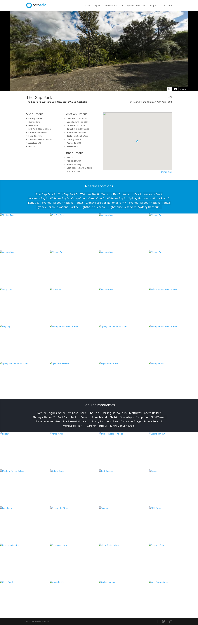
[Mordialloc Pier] (74, 582)
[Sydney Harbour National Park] (74, 326)
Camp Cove (78, 198)
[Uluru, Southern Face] (124, 545)
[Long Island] (25, 508)
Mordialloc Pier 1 (73, 426)
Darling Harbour (96, 426)
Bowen (85, 417)
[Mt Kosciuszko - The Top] (124, 434)
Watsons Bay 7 (132, 194)
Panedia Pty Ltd (41, 621)
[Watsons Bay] (124, 215)
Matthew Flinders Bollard (145, 413)
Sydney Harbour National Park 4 (106, 202)
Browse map (166, 172)
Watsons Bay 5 (59, 198)
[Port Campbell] (124, 471)
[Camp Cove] (25, 289)
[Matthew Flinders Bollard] (25, 471)
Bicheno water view (48, 421)
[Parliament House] (74, 545)
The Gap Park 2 (45, 194)
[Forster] (25, 434)
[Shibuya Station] (74, 471)
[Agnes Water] (74, 434)
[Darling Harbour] (124, 582)
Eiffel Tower (158, 417)
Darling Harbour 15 (114, 413)
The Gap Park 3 (68, 194)
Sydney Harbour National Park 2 (62, 202)
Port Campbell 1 (68, 417)
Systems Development (137, 5)
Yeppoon (142, 417)
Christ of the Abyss (122, 417)
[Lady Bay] (25, 326)
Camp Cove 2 (96, 198)
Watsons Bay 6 (38, 198)
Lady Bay (33, 202)
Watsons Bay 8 (89, 194)
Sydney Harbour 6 (149, 207)
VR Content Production (113, 5)
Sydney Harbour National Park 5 (57, 207)
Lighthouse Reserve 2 (122, 207)
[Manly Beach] (25, 582)
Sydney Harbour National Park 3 (149, 202)
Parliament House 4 (75, 421)
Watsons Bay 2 (110, 194)
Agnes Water (57, 413)
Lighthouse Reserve (93, 207)
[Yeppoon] (124, 508)
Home (87, 5)
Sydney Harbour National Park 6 (148, 198)
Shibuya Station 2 (44, 417)
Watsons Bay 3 (116, 198)
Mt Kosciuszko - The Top (83, 413)
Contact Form (166, 5)
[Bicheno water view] (25, 545)
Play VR (96, 5)
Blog (152, 5)
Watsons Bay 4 (153, 194)
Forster (41, 413)
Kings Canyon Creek (122, 426)
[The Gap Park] (25, 215)
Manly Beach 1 (153, 421)
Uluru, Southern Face (104, 421)
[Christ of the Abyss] (74, 508)
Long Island (99, 417)
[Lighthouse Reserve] (74, 363)
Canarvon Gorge (131, 421)
